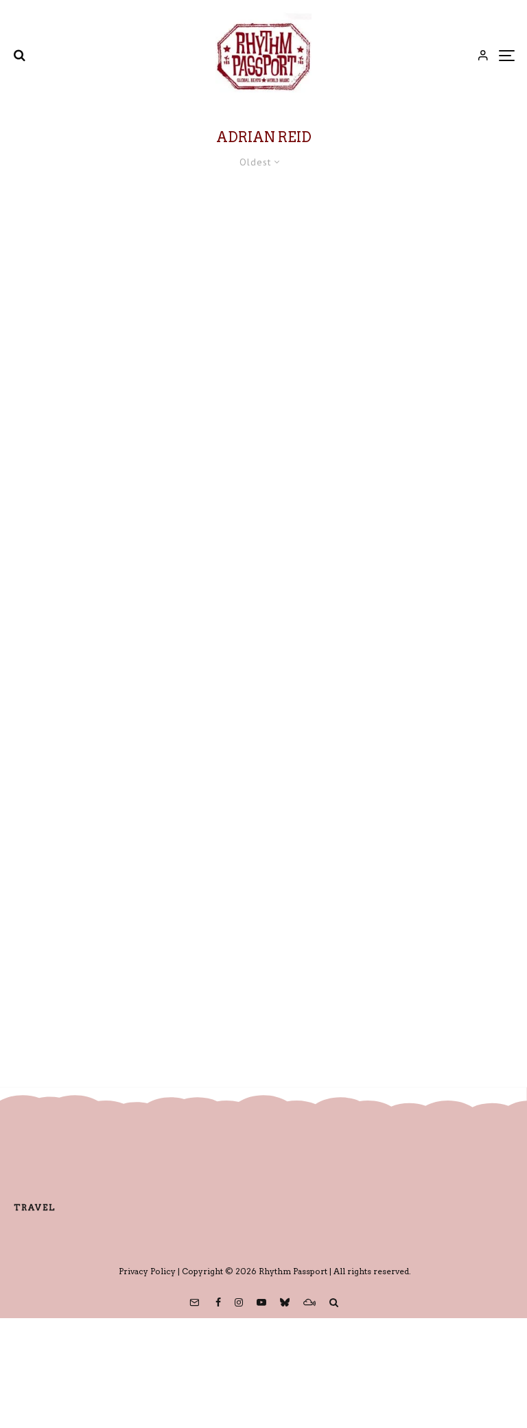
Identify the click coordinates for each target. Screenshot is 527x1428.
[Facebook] (218, 1302)
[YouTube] (261, 1302)
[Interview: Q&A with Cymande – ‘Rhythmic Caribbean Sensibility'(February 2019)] (263, 406)
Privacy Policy (147, 1271)
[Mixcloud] (309, 1302)
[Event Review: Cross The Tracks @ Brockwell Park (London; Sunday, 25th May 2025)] (263, 833)
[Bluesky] (284, 1302)
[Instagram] (239, 1302)
